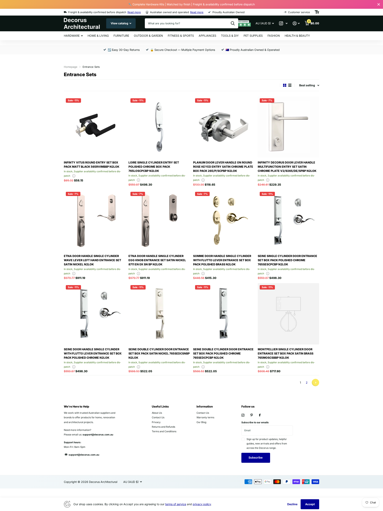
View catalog (120, 23)
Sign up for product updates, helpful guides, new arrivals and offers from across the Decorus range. (267, 443)
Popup (73, 175)
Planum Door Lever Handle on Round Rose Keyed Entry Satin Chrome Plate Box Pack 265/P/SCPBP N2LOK (223, 166)
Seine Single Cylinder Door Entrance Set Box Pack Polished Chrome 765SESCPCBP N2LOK (287, 260)
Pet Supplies (253, 35)
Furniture (121, 35)
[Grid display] (284, 85)
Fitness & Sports (181, 35)
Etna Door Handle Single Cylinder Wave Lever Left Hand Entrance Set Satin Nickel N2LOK (92, 260)
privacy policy (202, 504)
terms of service (175, 504)
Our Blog (201, 422)
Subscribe (256, 457)
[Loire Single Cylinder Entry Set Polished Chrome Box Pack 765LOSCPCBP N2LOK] (159, 127)
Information (204, 406)
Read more (134, 12)
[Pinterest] (251, 415)
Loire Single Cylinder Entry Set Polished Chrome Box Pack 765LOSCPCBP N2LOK (153, 166)
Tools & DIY (230, 35)
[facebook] (260, 415)
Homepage (70, 66)
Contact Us (158, 417)
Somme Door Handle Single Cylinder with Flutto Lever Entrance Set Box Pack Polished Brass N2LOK (222, 260)
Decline (292, 504)
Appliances (207, 35)
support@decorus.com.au (84, 454)
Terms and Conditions (164, 431)
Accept (310, 504)
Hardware (72, 35)
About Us (157, 412)
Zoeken (232, 23)
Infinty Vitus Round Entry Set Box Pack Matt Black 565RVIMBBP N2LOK (91, 164)
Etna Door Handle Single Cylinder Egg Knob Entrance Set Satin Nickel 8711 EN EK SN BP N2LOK (157, 260)
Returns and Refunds (163, 426)
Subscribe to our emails (255, 422)
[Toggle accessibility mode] (317, 12)
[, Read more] (283, 23)
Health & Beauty (297, 35)
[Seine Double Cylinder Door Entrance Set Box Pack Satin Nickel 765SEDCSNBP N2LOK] (159, 314)
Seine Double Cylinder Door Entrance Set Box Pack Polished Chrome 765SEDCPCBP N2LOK (223, 353)
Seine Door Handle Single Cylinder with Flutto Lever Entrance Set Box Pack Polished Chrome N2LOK (93, 353)
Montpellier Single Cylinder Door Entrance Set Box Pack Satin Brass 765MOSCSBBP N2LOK (285, 353)
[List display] (289, 85)
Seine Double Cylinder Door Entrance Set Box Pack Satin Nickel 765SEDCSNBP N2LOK (159, 353)
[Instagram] (242, 415)
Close (378, 4)
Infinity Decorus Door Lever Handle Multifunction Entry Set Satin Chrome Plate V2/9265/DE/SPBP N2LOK (287, 166)
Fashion (274, 35)
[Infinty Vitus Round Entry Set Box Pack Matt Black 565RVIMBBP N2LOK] (94, 127)
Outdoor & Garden (148, 35)
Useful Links (160, 406)
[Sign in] (296, 23)
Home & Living (98, 35)
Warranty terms (205, 417)
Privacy (156, 422)
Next (315, 382)
